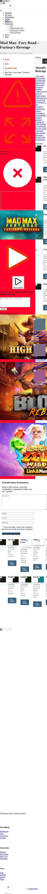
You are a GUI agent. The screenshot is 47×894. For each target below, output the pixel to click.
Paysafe (3, 838)
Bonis (10, 22)
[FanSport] (28, 582)
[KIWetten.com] (11, 9)
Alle (1, 873)
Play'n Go (4, 856)
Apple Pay (4, 836)
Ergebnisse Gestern (17, 30)
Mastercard (4, 831)
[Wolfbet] (3, 582)
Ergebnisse (9, 24)
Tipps (2, 879)
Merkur (3, 852)
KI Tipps (8, 15)
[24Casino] (3, 545)
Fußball (3, 875)
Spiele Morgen (15, 32)
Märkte (7, 19)
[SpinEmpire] (41, 582)
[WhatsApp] (1, 3)
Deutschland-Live (16, 28)
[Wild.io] (28, 545)
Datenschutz (33, 889)
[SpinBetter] (16, 582)
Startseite (8, 13)
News (7, 35)
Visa (1, 834)
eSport (2, 877)
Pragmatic (4, 859)
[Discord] (3, 3)
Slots (7, 37)
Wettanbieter (9, 17)
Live (11, 26)
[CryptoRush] (41, 545)
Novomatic (4, 854)
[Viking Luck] (16, 545)
